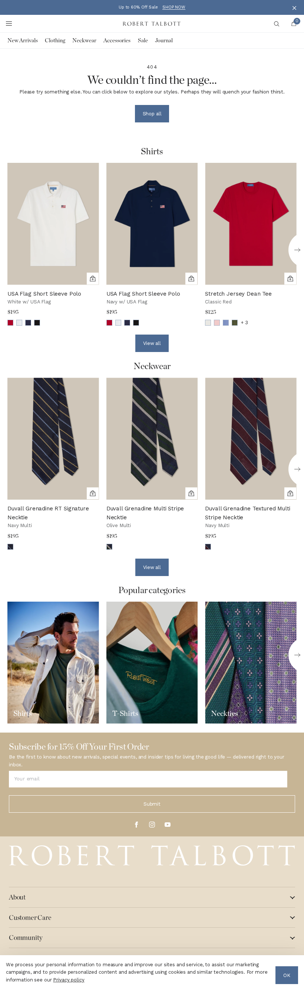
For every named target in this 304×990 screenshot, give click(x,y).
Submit (152, 804)
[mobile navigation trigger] (9, 24)
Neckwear (84, 40)
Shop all (152, 113)
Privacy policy (68, 980)
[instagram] (152, 824)
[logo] (152, 855)
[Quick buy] (93, 278)
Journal (163, 40)
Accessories (116, 40)
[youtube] (167, 824)
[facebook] (136, 824)
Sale (143, 40)
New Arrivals (22, 40)
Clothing (55, 40)
